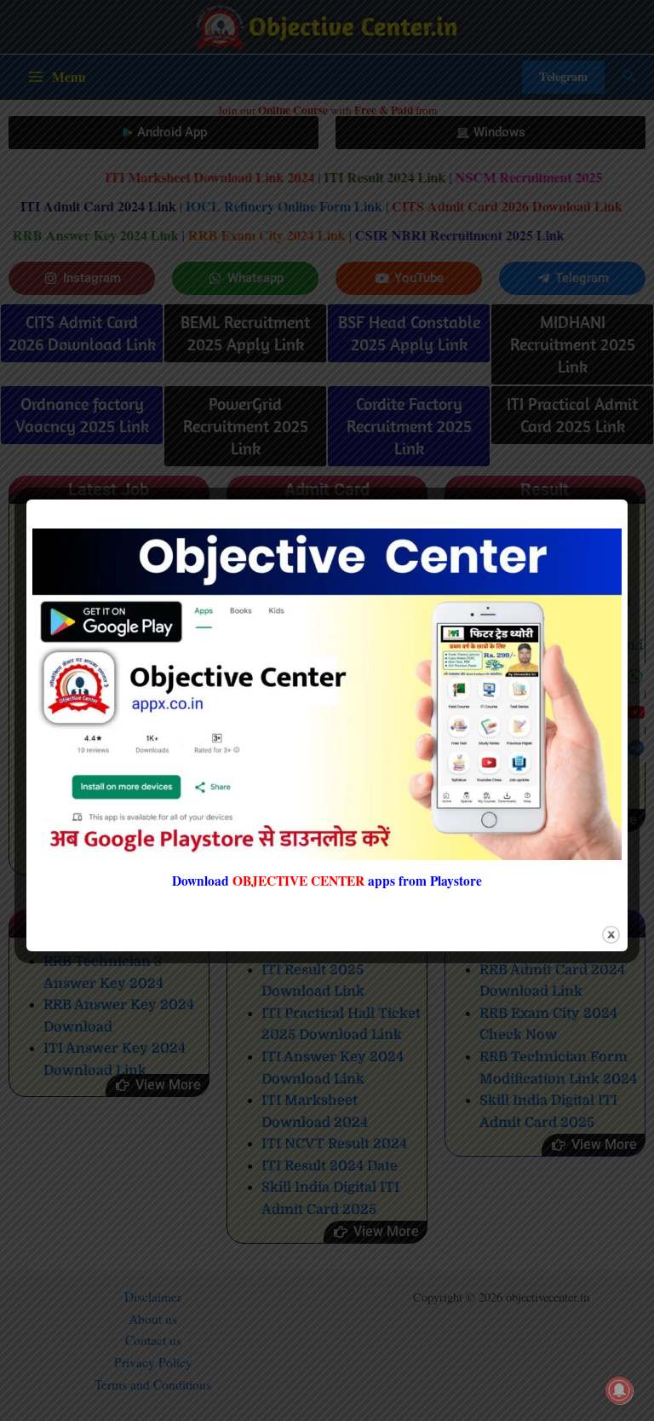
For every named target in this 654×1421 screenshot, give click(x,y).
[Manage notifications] (619, 1390)
